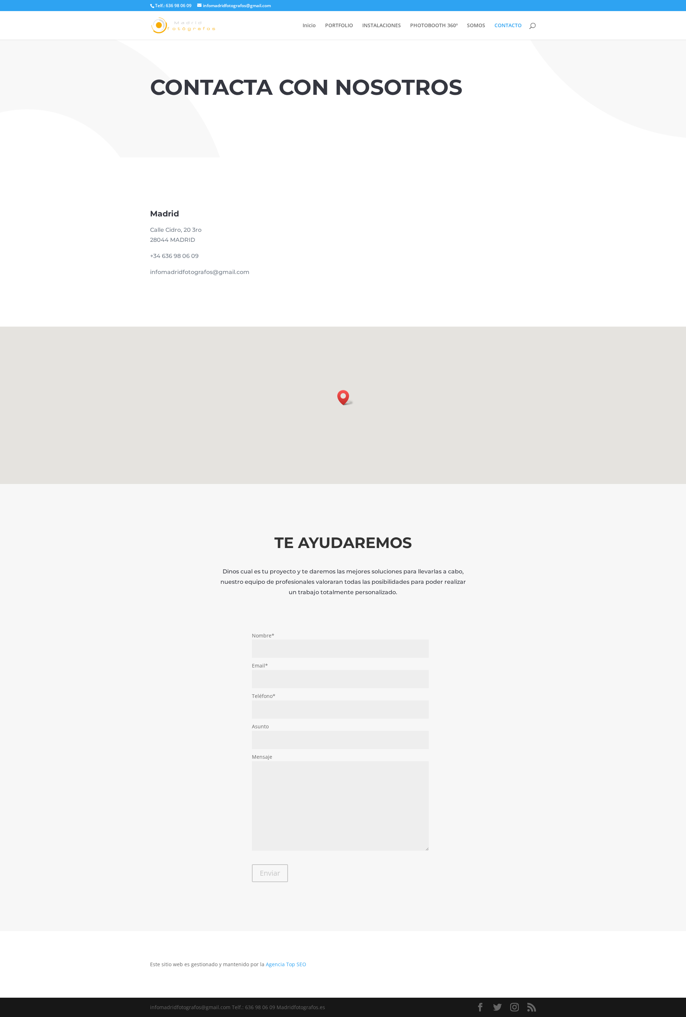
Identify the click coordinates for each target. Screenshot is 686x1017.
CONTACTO (508, 26)
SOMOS (476, 26)
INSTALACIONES (381, 26)
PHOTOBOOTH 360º (434, 26)
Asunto (260, 726)
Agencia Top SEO (286, 964)
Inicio (309, 26)
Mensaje (262, 756)
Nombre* (263, 635)
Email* (260, 665)
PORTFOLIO (339, 26)
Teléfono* (263, 696)
